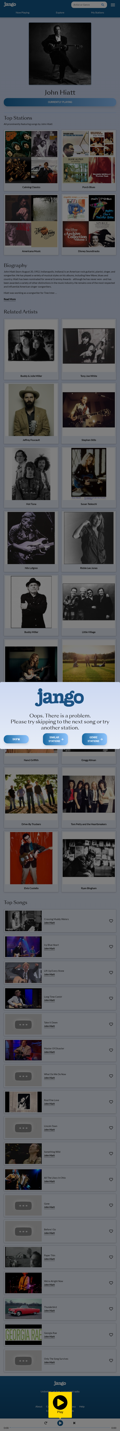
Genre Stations (93, 739)
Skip (15, 739)
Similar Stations (54, 739)
